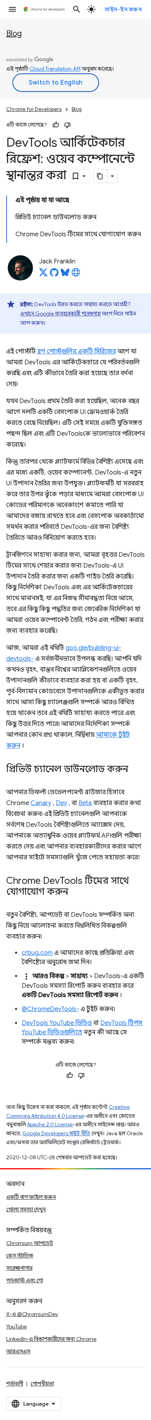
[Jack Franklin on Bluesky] (65, 274)
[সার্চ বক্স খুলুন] (76, 9)
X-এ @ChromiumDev (32, 1314)
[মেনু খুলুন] (12, 9)
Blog (14, 33)
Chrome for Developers (34, 109)
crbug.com (37, 953)
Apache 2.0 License (50, 1124)
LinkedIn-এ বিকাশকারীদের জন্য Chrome (51, 1338)
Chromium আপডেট (29, 1243)
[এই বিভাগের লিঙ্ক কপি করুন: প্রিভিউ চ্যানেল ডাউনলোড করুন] (136, 769)
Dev (61, 803)
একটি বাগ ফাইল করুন (31, 1196)
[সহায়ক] (56, 125)
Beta (85, 803)
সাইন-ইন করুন (123, 9)
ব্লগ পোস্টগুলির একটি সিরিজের (76, 351)
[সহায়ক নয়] (67, 125)
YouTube (16, 1326)
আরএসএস (18, 1351)
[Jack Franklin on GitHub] (54, 274)
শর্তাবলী (14, 1383)
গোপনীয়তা (42, 1383)
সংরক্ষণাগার (19, 1267)
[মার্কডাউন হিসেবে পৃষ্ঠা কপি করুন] (100, 176)
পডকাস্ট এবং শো (24, 1280)
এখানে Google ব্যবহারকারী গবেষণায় (60, 313)
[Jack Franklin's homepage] (76, 274)
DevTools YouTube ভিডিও (57, 1023)
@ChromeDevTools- (50, 1009)
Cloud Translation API (55, 68)
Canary (41, 803)
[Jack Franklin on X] (43, 274)
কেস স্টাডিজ (19, 1255)
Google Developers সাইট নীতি (56, 1133)
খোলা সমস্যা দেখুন (26, 1209)
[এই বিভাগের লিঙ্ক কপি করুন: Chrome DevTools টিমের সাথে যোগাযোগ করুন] (76, 892)
